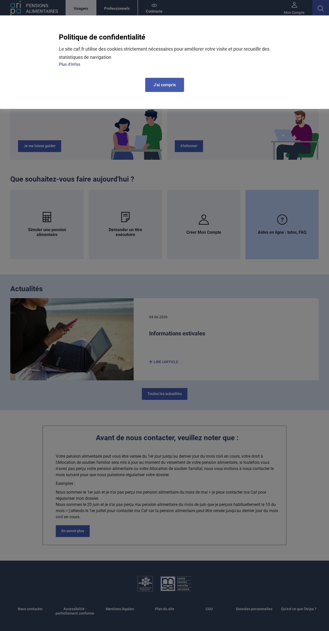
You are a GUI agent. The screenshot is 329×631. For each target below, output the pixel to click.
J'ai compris (164, 84)
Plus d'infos (69, 64)
